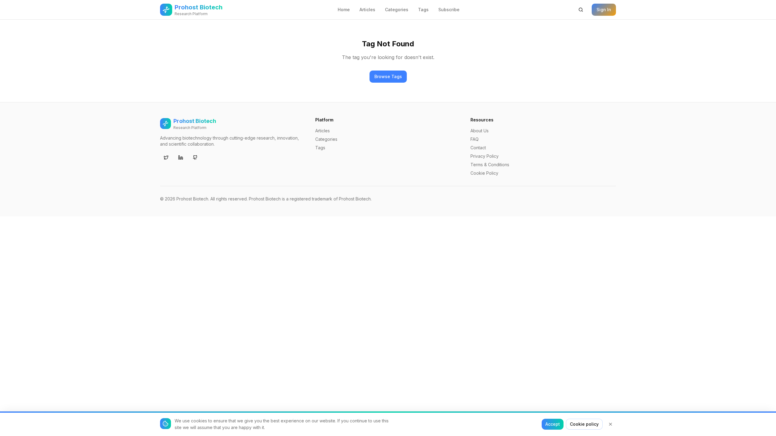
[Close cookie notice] (610, 424)
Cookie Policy (484, 173)
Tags (423, 9)
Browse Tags (388, 76)
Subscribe (449, 9)
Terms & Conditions (489, 164)
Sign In (604, 9)
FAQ (474, 139)
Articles (367, 9)
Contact (478, 147)
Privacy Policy (484, 156)
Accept (552, 424)
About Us (479, 130)
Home (344, 9)
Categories (396, 9)
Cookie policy (584, 424)
